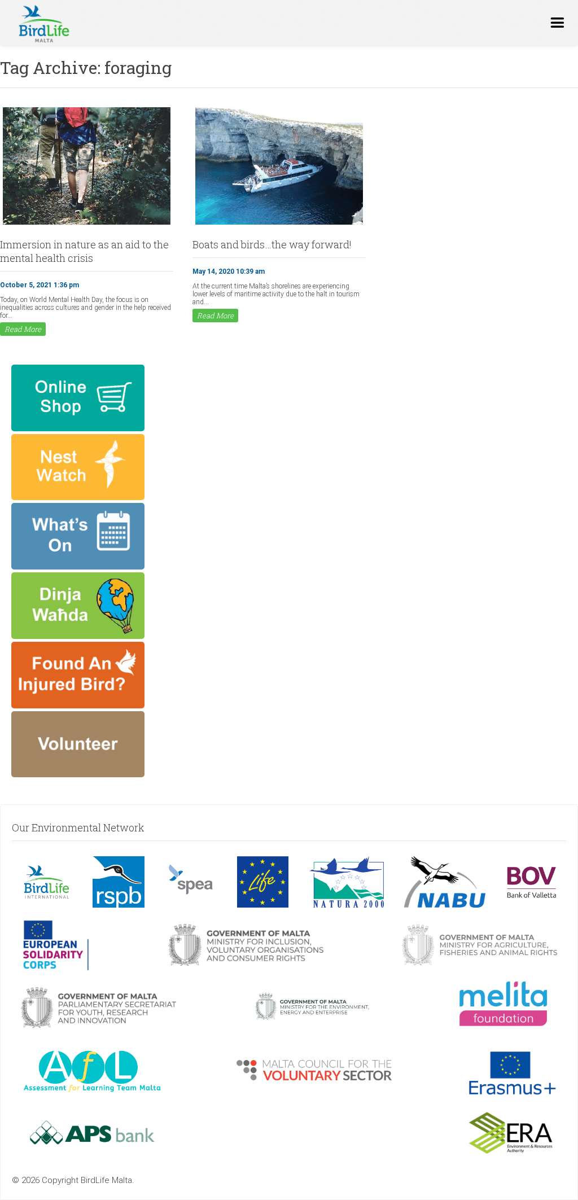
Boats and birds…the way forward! (272, 244)
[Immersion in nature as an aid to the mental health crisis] (86, 223)
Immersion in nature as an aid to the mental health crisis (84, 251)
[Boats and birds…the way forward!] (279, 223)
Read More (23, 329)
